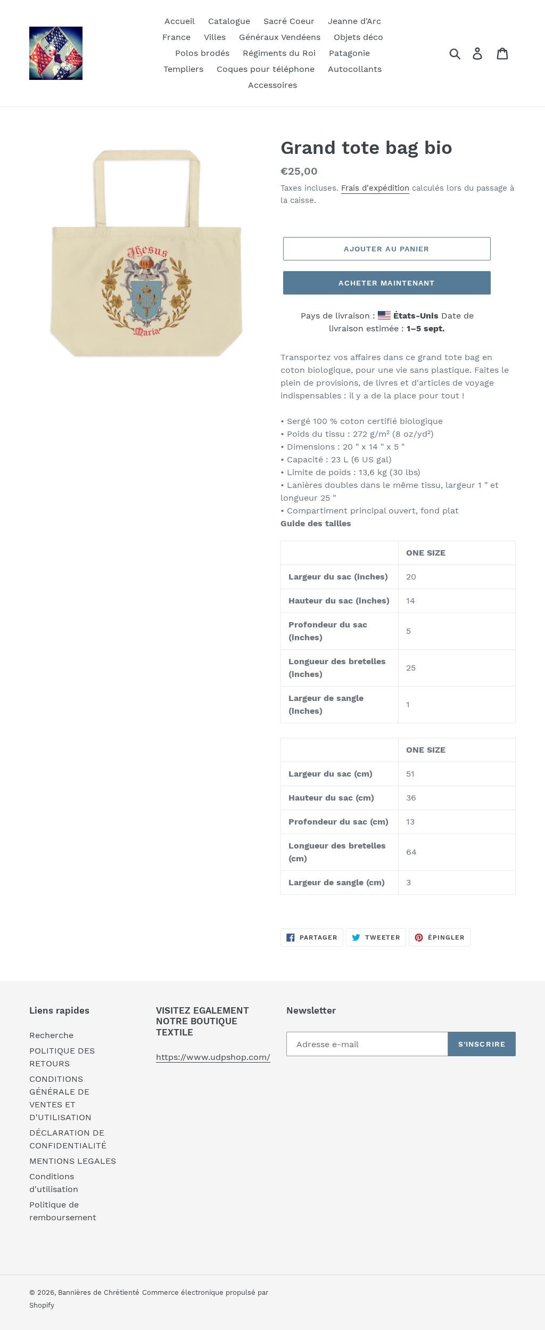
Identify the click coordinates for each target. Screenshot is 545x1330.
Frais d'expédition (375, 188)
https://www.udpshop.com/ (213, 1057)
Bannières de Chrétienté (98, 1292)
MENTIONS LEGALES (72, 1161)
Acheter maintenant (386, 283)
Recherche (51, 1035)
